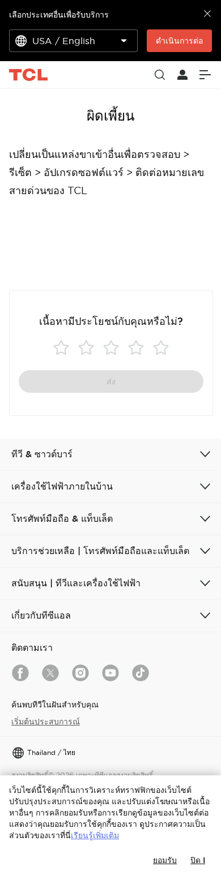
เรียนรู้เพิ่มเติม (95, 835)
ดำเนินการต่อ (179, 41)
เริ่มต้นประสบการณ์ (45, 721)
